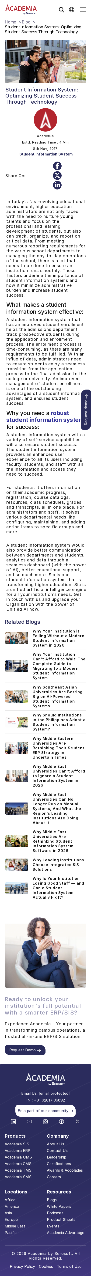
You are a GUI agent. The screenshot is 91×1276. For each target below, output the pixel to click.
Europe (11, 1219)
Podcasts (55, 1213)
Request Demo (22, 1050)
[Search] (61, 9)
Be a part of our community (43, 1110)
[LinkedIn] (57, 185)
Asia (8, 1213)
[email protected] (54, 1093)
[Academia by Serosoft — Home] (21, 9)
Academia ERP (17, 1150)
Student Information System (46, 154)
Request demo (86, 412)
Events (53, 1226)
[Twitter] (57, 175)
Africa (10, 1199)
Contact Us (57, 1150)
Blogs (52, 1199)
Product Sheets (61, 1219)
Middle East (15, 1226)
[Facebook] (57, 166)
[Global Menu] (71, 9)
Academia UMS (18, 1157)
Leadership (56, 1157)
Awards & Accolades (65, 1170)
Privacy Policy (22, 1266)
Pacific (11, 1232)
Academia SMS (18, 1176)
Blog (26, 21)
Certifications (59, 1163)
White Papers (59, 1206)
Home (10, 21)
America (12, 1206)
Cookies (46, 1266)
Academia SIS (17, 1144)
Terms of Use (69, 1266)
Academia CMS (18, 1163)
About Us (55, 1144)
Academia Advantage (65, 1232)
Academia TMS (18, 1170)
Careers (54, 1176)
